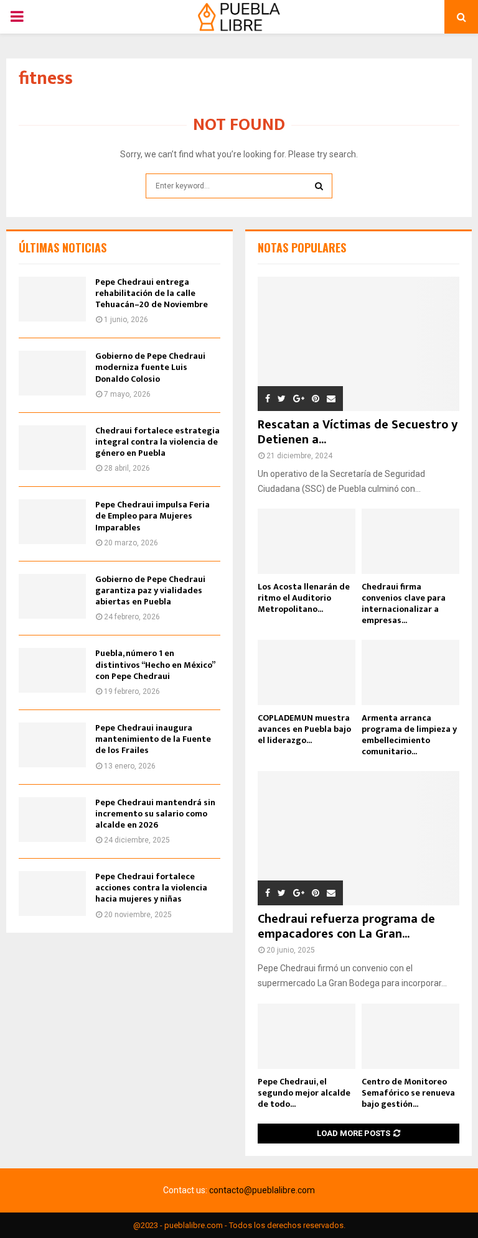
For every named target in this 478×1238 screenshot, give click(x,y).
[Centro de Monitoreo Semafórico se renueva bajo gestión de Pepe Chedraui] (410, 1036)
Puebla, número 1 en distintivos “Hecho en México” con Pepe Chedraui (155, 664)
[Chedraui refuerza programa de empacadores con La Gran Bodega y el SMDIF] (358, 838)
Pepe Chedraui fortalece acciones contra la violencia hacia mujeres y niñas (151, 887)
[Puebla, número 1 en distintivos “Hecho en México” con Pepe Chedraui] (52, 670)
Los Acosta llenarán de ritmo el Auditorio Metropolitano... (304, 598)
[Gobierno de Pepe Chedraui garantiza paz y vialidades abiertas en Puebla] (52, 596)
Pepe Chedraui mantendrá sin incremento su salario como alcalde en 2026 (155, 813)
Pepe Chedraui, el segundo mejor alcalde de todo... (304, 1092)
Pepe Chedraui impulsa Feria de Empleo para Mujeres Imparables (152, 515)
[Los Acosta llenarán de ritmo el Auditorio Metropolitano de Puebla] (306, 541)
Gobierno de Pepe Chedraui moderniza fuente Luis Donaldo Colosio (150, 367)
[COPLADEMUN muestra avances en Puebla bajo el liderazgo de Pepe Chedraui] (306, 672)
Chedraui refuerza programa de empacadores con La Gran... (346, 926)
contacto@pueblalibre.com (262, 1190)
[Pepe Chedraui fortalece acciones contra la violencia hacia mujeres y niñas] (52, 893)
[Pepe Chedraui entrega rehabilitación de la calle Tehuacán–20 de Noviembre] (52, 299)
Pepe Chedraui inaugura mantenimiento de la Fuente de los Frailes (153, 739)
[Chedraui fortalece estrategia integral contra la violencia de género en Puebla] (52, 447)
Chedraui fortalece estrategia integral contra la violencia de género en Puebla (157, 441)
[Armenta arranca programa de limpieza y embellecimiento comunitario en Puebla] (410, 672)
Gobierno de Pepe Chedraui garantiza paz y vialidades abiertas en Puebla (150, 590)
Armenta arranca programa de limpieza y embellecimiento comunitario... (409, 735)
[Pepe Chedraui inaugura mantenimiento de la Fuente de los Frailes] (52, 745)
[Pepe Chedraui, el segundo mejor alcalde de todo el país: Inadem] (306, 1036)
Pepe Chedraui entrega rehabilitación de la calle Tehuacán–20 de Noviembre (151, 293)
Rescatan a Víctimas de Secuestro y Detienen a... (357, 432)
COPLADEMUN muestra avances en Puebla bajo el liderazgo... (304, 729)
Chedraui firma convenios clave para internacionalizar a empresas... (404, 603)
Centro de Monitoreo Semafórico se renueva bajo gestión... (408, 1092)
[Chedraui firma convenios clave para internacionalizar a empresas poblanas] (410, 541)
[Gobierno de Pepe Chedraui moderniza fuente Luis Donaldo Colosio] (52, 373)
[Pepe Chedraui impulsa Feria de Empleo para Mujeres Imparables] (52, 521)
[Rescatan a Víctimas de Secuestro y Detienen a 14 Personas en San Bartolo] (358, 344)
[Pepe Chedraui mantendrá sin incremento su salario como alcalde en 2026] (52, 819)
